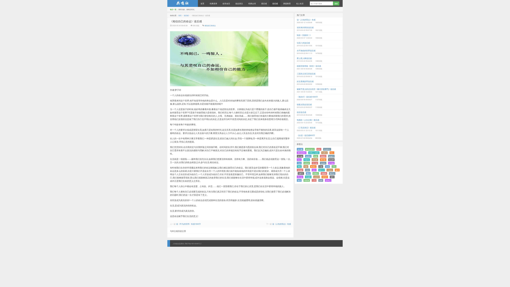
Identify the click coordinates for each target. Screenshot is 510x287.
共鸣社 (182, 3)
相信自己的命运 (210, 25)
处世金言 (226, 3)
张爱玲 (308, 156)
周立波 (300, 177)
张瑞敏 (300, 170)
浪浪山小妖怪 (314, 153)
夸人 (331, 153)
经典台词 (252, 3)
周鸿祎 (324, 177)
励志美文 (239, 3)
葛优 (299, 180)
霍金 (308, 173)
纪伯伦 (323, 163)
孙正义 (332, 173)
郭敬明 (323, 156)
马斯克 (324, 153)
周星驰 (306, 180)
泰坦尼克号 (310, 149)
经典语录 (213, 3)
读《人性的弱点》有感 (281, 224)
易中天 (321, 170)
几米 (299, 163)
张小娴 (300, 156)
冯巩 (307, 170)
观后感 (264, 3)
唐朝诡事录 (302, 153)
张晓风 (324, 173)
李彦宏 (306, 160)
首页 (202, 3)
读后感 (275, 3)
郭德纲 (308, 177)
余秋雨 (316, 177)
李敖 (299, 166)
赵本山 (328, 180)
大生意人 (327, 149)
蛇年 (318, 149)
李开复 (323, 160)
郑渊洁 (315, 173)
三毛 (314, 180)
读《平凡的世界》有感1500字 (188, 224)
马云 (299, 160)
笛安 (314, 170)
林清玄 (313, 166)
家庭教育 (287, 3)
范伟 (320, 180)
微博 (337, 170)
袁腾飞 (300, 173)
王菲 (327, 166)
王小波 (315, 163)
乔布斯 (315, 160)
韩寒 (315, 156)
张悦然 (306, 163)
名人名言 (300, 3)
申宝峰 (331, 163)
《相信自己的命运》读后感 (186, 21)
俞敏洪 (331, 156)
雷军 (332, 177)
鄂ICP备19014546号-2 (193, 243)
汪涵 (320, 166)
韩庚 (305, 166)
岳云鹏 (300, 149)
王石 (334, 166)
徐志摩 (331, 160)
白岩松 (329, 170)
